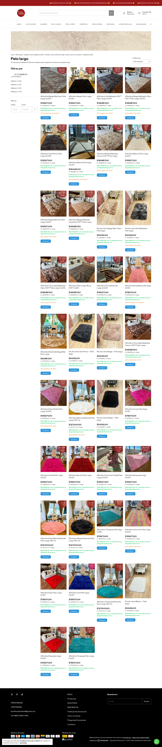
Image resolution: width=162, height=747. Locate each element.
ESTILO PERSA (97, 24)
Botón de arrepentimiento (140, 737)
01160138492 (16, 707)
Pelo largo (19, 55)
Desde (13, 105)
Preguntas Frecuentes (76, 720)
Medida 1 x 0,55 (16, 81)
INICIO (70, 694)
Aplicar (35, 109)
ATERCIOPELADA (125, 24)
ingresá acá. (127, 737)
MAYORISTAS (72, 707)
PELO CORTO (70, 24)
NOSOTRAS (72, 703)
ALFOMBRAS (20, 74)
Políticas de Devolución (77, 711)
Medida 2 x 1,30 (16, 84)
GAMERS (43, 24)
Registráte (130, 14)
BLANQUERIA (141, 24)
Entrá (129, 12)
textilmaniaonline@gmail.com (23, 711)
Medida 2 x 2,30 (16, 88)
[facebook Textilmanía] (17, 694)
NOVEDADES (31, 24)
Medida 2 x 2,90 (16, 92)
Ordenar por (136, 58)
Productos (71, 699)
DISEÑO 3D (84, 24)
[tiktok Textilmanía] (22, 694)
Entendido (23, 743)
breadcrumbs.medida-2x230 (34, 55)
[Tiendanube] (99, 741)
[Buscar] (111, 13)
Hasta (24, 105)
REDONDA (111, 24)
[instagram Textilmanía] (12, 694)
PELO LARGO (56, 24)
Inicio (19, 24)
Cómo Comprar (73, 716)
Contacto (71, 724)
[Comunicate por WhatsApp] (156, 741)
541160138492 (17, 703)
